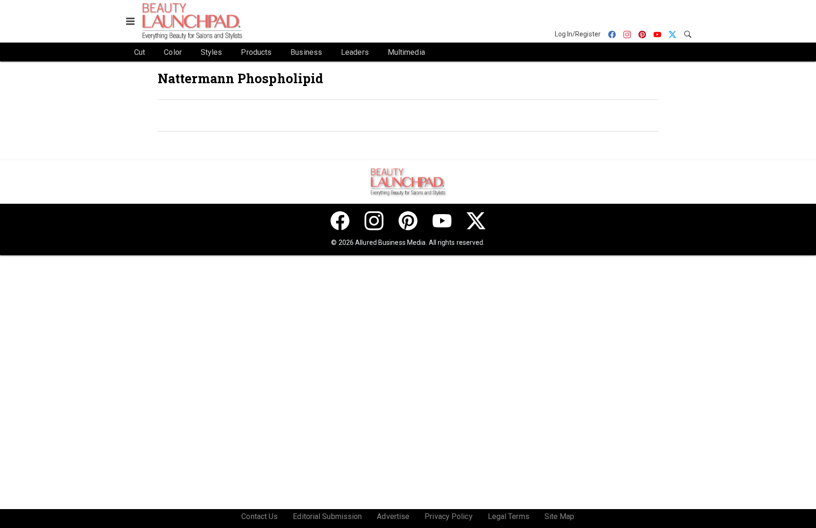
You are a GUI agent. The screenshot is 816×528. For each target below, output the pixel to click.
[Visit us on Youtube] (442, 220)
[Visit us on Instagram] (374, 220)
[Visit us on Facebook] (340, 220)
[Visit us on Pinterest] (408, 220)
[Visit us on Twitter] (476, 220)
